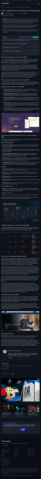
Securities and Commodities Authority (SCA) (19, 271)
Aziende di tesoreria (31, 453)
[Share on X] (11, 374)
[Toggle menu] (39, 3)
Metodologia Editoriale (5, 472)
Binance (3, 252)
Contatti (3, 455)
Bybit (3, 241)
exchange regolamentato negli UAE (16, 74)
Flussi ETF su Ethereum (31, 451)
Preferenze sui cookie (21, 475)
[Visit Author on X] (9, 358)
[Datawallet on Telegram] (5, 445)
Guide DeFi (16, 453)
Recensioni (16, 455)
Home (2, 7)
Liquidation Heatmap (31, 455)
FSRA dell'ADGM (32, 73)
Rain (7, 26)
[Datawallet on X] (2, 445)
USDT (13, 279)
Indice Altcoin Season (5, 464)
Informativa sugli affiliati (29, 475)
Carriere (3, 453)
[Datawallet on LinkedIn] (7, 445)
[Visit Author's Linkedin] (11, 358)
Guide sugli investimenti (8, 7)
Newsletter (16, 451)
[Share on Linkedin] (13, 374)
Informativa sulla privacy (5, 475)
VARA (25, 73)
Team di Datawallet (10, 13)
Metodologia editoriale (5, 451)
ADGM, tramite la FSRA (6, 269)
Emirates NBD (4, 296)
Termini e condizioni (13, 475)
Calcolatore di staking (5, 461)
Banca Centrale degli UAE (31, 162)
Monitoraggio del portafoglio (6, 459)
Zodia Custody (4, 262)
